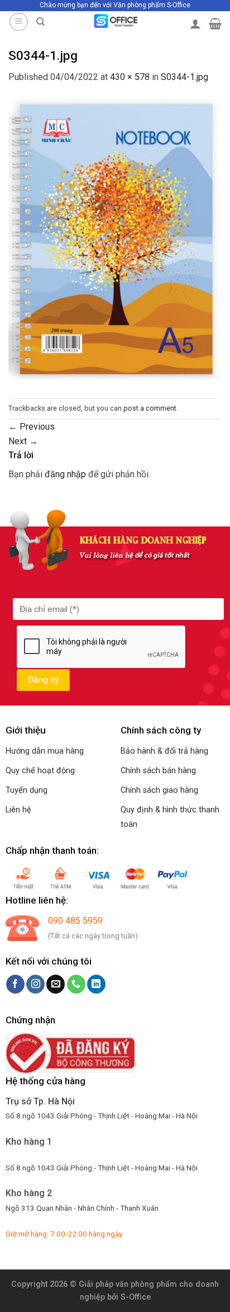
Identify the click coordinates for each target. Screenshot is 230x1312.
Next (23, 441)
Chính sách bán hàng (158, 770)
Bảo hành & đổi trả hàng (164, 751)
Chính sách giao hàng (159, 790)
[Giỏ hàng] (215, 23)
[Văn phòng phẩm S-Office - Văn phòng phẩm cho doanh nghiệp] (115, 21)
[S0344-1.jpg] (115, 241)
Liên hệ (18, 810)
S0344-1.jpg (184, 77)
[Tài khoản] (195, 23)
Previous (31, 426)
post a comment (149, 408)
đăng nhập (65, 474)
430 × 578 (130, 77)
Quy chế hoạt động (40, 770)
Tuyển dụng (26, 790)
